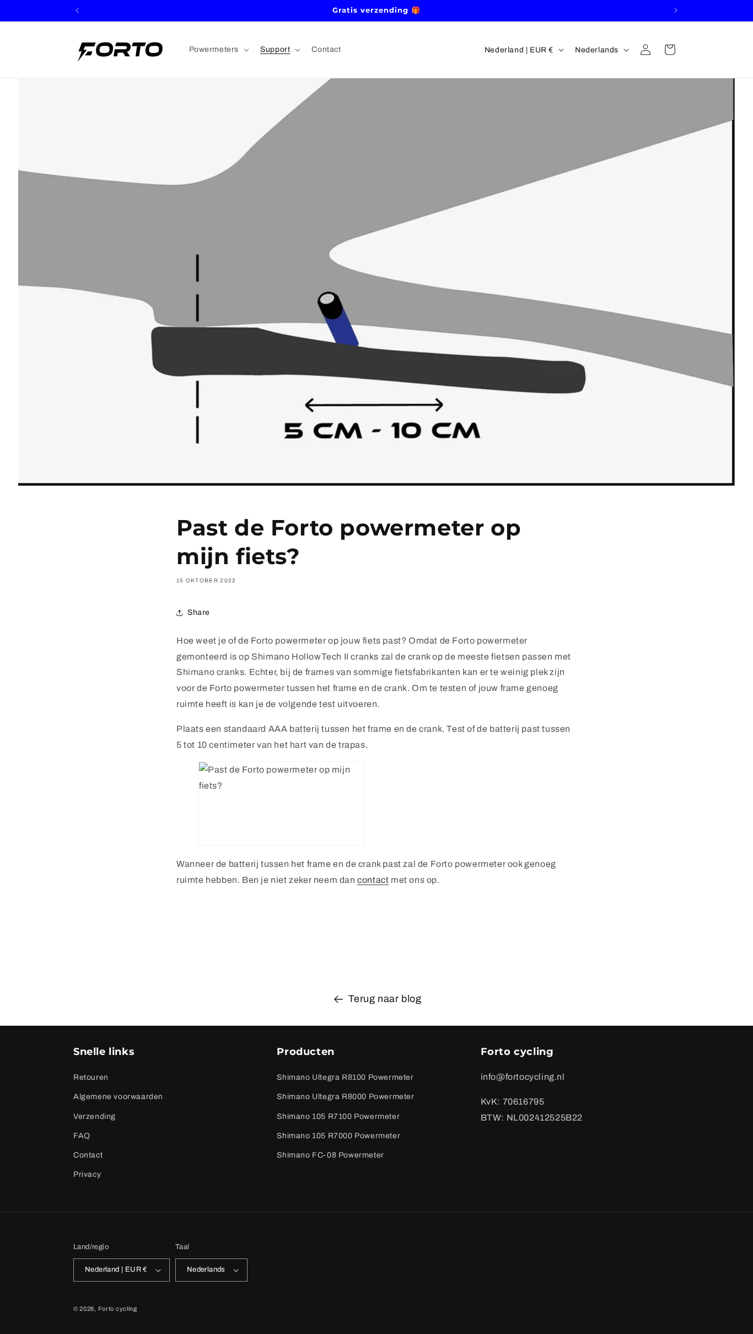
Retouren (91, 1077)
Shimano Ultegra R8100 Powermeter (345, 1077)
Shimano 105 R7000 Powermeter (338, 1136)
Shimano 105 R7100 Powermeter (338, 1116)
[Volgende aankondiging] (676, 10)
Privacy (87, 1174)
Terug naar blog (385, 998)
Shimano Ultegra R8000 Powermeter (345, 1096)
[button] (218, 49)
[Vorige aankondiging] (77, 10)
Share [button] (198, 612)
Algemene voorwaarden (118, 1096)
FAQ (81, 1136)
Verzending (94, 1116)
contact (373, 880)
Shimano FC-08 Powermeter (330, 1155)
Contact (88, 1155)
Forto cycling (117, 1308)
